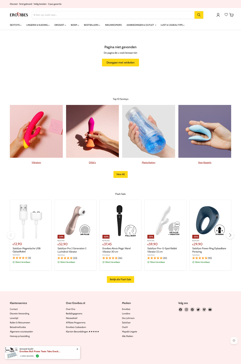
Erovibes (106, 255)
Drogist (59, 24)
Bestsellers (91, 24)
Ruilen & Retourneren (20, 322)
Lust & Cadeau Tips (172, 24)
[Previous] (11, 235)
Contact (14, 309)
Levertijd (14, 318)
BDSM (74, 24)
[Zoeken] (198, 15)
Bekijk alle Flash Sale (120, 279)
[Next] (230, 235)
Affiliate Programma (75, 322)
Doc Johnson (128, 318)
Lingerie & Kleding (37, 24)
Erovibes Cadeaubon (76, 327)
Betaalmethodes (18, 327)
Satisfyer (16, 254)
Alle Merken (127, 336)
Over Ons (70, 309)
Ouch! (125, 327)
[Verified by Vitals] (37, 355)
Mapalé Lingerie (129, 331)
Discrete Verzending (19, 313)
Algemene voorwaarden (21, 331)
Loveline (126, 313)
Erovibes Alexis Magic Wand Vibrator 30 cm (116, 250)
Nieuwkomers (113, 24)
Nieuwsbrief (71, 318)
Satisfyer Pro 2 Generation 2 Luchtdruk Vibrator (72, 250)
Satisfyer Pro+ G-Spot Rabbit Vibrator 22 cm (162, 250)
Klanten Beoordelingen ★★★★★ (82, 331)
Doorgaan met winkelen (120, 62)
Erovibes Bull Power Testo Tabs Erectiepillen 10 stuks (40, 351)
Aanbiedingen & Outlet (140, 24)
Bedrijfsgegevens (74, 313)
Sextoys (15, 24)
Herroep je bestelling (20, 336)
